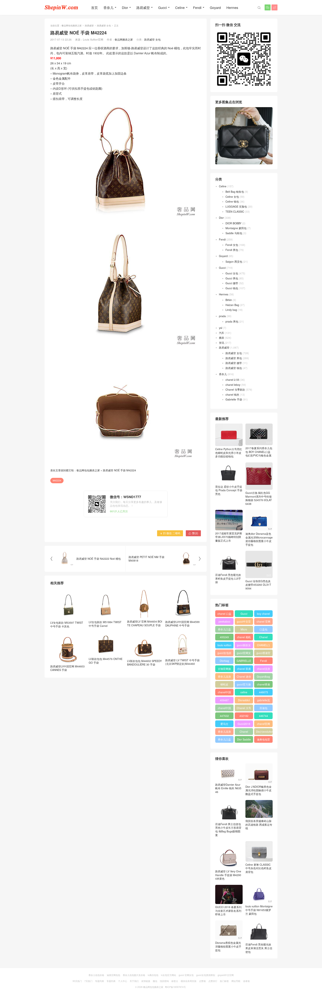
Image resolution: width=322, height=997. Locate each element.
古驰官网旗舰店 (224, 669)
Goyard (215, 7)
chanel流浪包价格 (263, 669)
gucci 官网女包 (186, 975)
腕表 (221, 337)
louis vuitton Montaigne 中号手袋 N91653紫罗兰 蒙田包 (259, 909)
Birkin (228, 300)
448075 (263, 692)
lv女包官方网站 (168, 975)
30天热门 (77, 980)
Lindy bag (231, 310)
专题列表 (99, 980)
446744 (263, 716)
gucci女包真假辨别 (205, 975)
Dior (125, 7)
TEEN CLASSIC (234, 211)
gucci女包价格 (224, 653)
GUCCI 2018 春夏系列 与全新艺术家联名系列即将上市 (228, 910)
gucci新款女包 (244, 645)
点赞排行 (212, 980)
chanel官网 (263, 724)
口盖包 (263, 629)
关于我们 (134, 980)
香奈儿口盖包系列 (224, 740)
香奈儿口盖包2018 (224, 630)
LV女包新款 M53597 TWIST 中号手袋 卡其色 (66, 624)
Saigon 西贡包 (233, 261)
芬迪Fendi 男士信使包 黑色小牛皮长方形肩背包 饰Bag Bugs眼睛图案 (228, 829)
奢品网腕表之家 (124, 39)
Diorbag (224, 661)
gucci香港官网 (263, 653)
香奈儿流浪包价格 (224, 732)
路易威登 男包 (233, 358)
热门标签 (224, 980)
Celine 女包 (232, 196)
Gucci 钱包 (231, 288)
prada (222, 316)
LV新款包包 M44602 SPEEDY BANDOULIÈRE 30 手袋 (144, 662)
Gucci (162, 7)
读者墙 (246, 980)
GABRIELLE (244, 661)
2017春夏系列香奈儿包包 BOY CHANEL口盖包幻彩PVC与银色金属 (258, 451)
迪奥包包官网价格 (263, 740)
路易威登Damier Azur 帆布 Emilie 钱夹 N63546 (228, 788)
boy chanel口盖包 (263, 614)
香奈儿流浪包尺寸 (224, 677)
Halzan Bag (232, 305)
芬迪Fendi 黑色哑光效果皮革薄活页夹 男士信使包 (258, 947)
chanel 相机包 (244, 637)
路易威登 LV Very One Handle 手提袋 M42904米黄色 (228, 874)
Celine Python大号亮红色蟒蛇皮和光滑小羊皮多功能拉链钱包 (228, 452)
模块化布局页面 (188, 980)
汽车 (221, 333)
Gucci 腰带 (231, 283)
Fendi (197, 7)
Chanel (263, 637)
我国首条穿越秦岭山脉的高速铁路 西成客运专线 (258, 824)
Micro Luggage (244, 630)
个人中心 (122, 980)
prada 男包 (231, 321)
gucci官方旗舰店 (244, 685)
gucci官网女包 (244, 653)
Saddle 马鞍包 (233, 233)
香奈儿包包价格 (96, 975)
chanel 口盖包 (224, 614)
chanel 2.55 (232, 380)
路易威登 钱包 (233, 368)
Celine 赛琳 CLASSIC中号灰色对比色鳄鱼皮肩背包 (258, 868)
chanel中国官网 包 (224, 708)
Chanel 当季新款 (235, 389)
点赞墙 (202, 980)
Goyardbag (263, 676)
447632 (224, 716)
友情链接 (145, 980)
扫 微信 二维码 (170, 533)
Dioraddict (244, 700)
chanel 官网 (263, 621)
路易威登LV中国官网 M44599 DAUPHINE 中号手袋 (182, 623)
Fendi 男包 (231, 250)
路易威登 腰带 (233, 363)
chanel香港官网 (263, 685)
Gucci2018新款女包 (244, 724)
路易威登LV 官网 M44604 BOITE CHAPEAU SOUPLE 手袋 (144, 623)
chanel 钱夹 (232, 394)
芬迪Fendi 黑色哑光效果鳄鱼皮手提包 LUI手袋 (228, 578)
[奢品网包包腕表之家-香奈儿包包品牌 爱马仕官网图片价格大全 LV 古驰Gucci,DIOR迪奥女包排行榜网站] (61, 7)
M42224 (57, 480)
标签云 (174, 980)
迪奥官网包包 (113, 975)
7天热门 (88, 980)
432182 (243, 716)
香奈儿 (108, 7)
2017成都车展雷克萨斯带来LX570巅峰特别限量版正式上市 (228, 536)
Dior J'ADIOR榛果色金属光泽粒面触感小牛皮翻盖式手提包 (258, 790)
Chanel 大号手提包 (244, 708)
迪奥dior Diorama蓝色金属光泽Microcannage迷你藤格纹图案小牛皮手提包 (259, 539)
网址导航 (235, 980)
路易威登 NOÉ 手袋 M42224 (119, 470)
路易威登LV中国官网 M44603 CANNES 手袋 (67, 668)
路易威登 (143, 7)
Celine (180, 7)
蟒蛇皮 (224, 684)
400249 (224, 637)
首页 (94, 7)
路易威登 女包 (104, 25)
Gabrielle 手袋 (233, 399)
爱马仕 (224, 724)
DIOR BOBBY (233, 223)
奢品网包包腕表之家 (71, 25)
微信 (155, 980)
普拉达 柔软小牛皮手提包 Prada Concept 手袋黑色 (228, 490)
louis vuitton (224, 645)
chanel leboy (232, 385)
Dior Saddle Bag (244, 740)
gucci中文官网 (244, 622)
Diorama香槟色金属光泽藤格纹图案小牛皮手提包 (228, 946)
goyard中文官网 (226, 975)
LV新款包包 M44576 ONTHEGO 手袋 (105, 660)
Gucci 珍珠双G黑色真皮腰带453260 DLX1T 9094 (258, 584)
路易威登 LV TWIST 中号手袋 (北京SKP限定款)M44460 (182, 662)
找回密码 (164, 980)
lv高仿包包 (153, 975)
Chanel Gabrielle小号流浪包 (243, 732)
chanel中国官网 (224, 692)
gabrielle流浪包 (263, 700)
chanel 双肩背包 (244, 669)
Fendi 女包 (231, 245)
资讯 (221, 342)
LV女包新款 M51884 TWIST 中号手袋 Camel (105, 624)
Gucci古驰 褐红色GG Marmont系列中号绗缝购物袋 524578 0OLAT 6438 (258, 498)
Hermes (232, 7)
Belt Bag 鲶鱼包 (234, 191)
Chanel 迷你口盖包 (244, 677)
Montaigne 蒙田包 (236, 228)
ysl (220, 328)
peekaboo (224, 621)
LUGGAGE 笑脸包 (236, 206)
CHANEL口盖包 (263, 645)
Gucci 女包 (231, 273)
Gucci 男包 (231, 278)
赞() (193, 533)
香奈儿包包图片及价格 (134, 975)
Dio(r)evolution (264, 731)
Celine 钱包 (232, 201)
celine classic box (243, 692)
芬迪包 (263, 708)
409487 (224, 700)
